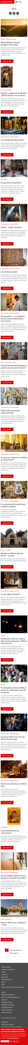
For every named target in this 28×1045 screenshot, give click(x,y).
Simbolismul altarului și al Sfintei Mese (13, 785)
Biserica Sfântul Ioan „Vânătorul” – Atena (14, 923)
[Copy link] (17, 13)
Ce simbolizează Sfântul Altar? (12, 140)
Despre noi (4, 1022)
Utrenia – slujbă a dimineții (11, 227)
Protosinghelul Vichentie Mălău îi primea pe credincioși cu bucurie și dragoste (13, 690)
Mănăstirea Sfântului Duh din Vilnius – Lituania (12, 554)
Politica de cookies (7, 1024)
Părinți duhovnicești (8, 995)
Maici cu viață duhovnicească (10, 997)
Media (3, 982)
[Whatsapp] (14, 13)
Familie (3, 972)
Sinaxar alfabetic (6, 1002)
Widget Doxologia (7, 1010)
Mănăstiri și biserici (7, 1005)
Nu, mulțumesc (14, 1041)
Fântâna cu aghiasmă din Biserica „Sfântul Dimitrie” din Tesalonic (14, 94)
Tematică (4, 1000)
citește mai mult (7, 61)
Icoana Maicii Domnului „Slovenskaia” (10, 831)
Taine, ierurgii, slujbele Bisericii (10, 137)
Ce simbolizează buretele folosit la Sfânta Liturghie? (13, 505)
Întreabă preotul (6, 980)
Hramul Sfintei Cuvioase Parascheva (12, 987)
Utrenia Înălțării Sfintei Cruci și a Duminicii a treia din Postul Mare (13, 876)
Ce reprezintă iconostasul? (11, 182)
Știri (2, 985)
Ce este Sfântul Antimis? (10, 594)
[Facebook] (10, 13)
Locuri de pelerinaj (6, 90)
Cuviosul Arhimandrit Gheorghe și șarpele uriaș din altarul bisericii (14, 366)
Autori (3, 992)
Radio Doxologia (6, 1012)
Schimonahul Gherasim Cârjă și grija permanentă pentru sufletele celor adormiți (14, 641)
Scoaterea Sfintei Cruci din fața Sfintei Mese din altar (13, 738)
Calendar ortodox (7, 1007)
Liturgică (4, 975)
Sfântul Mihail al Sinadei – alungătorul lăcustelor (11, 43)
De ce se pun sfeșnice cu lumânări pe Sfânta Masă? (14, 458)
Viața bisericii (6, 967)
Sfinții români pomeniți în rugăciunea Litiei (10, 411)
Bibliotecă (4, 977)
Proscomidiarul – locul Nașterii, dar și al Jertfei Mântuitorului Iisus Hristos (13, 318)
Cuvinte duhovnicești (8, 969)
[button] (18, 2)
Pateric (3, 635)
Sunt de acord (5, 1041)
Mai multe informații (13, 1038)
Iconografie (4, 179)
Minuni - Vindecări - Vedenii (8, 39)
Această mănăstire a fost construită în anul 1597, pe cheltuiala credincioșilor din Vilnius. (14, 560)
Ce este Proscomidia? (9, 272)
